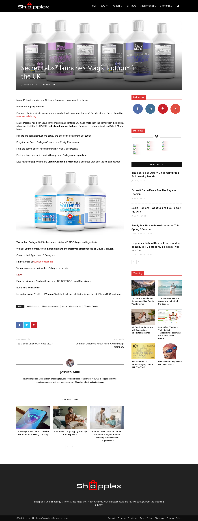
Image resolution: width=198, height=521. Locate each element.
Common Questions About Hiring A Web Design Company (100, 345)
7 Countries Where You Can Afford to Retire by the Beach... (168, 301)
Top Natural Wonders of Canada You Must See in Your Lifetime (142, 301)
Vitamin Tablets (91, 306)
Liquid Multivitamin (50, 306)
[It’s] (134, 149)
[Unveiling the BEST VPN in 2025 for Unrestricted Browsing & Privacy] (33, 417)
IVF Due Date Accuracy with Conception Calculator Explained (142, 330)
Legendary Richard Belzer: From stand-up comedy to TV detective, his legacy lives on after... (156, 247)
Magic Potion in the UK (71, 306)
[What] (148, 142)
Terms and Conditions (127, 518)
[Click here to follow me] (156, 137)
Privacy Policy (146, 518)
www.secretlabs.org (26, 116)
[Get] (163, 142)
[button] (178, 6)
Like (138, 105)
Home (93, 6)
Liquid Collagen (32, 306)
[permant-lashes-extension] (148, 149)
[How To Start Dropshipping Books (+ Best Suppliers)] (70, 417)
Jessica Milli (70, 371)
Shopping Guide (148, 6)
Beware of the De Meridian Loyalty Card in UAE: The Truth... (142, 364)
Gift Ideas (131, 6)
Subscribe (175, 105)
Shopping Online (174, 518)
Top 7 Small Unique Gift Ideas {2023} (34, 343)
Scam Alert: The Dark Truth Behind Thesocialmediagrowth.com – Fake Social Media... (169, 333)
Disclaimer (159, 518)
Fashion (116, 6)
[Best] (163, 149)
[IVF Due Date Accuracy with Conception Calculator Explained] (143, 317)
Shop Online (166, 6)
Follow (150, 105)
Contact (111, 518)
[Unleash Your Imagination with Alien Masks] (170, 351)
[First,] (134, 145)
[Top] (134, 153)
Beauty (104, 6)
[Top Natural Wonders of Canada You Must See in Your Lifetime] (143, 288)
